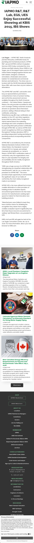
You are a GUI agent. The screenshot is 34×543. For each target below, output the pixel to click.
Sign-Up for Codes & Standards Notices (17, 463)
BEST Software (17, 508)
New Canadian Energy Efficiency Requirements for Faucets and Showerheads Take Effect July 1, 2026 (15, 362)
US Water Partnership (17, 514)
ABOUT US (17, 408)
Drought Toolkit (17, 511)
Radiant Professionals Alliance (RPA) (17, 438)
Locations (17, 410)
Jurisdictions (17, 486)
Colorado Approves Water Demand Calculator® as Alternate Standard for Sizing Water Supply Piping (17, 318)
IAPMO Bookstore (17, 398)
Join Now (17, 447)
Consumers (17, 496)
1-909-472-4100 (18, 475)
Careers (17, 419)
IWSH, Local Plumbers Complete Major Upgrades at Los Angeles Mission (16, 273)
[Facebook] (12, 235)
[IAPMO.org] (10, 2)
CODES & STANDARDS (17, 452)
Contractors (17, 490)
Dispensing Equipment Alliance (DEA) (17, 441)
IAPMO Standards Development (17, 457)
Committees (17, 417)
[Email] (22, 235)
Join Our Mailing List (17, 423)
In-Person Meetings (17, 499)
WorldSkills (17, 426)
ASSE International (17, 435)
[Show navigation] (31, 2)
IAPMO (17, 432)
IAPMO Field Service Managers (17, 413)
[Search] (26, 2)
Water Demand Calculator (17, 505)
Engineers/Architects (17, 493)
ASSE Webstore (17, 403)
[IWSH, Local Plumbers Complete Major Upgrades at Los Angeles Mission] (17, 258)
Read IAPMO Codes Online (17, 454)
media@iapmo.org (17, 480)
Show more (17, 385)
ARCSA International (17, 444)
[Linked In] (17, 235)
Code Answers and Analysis (17, 460)
